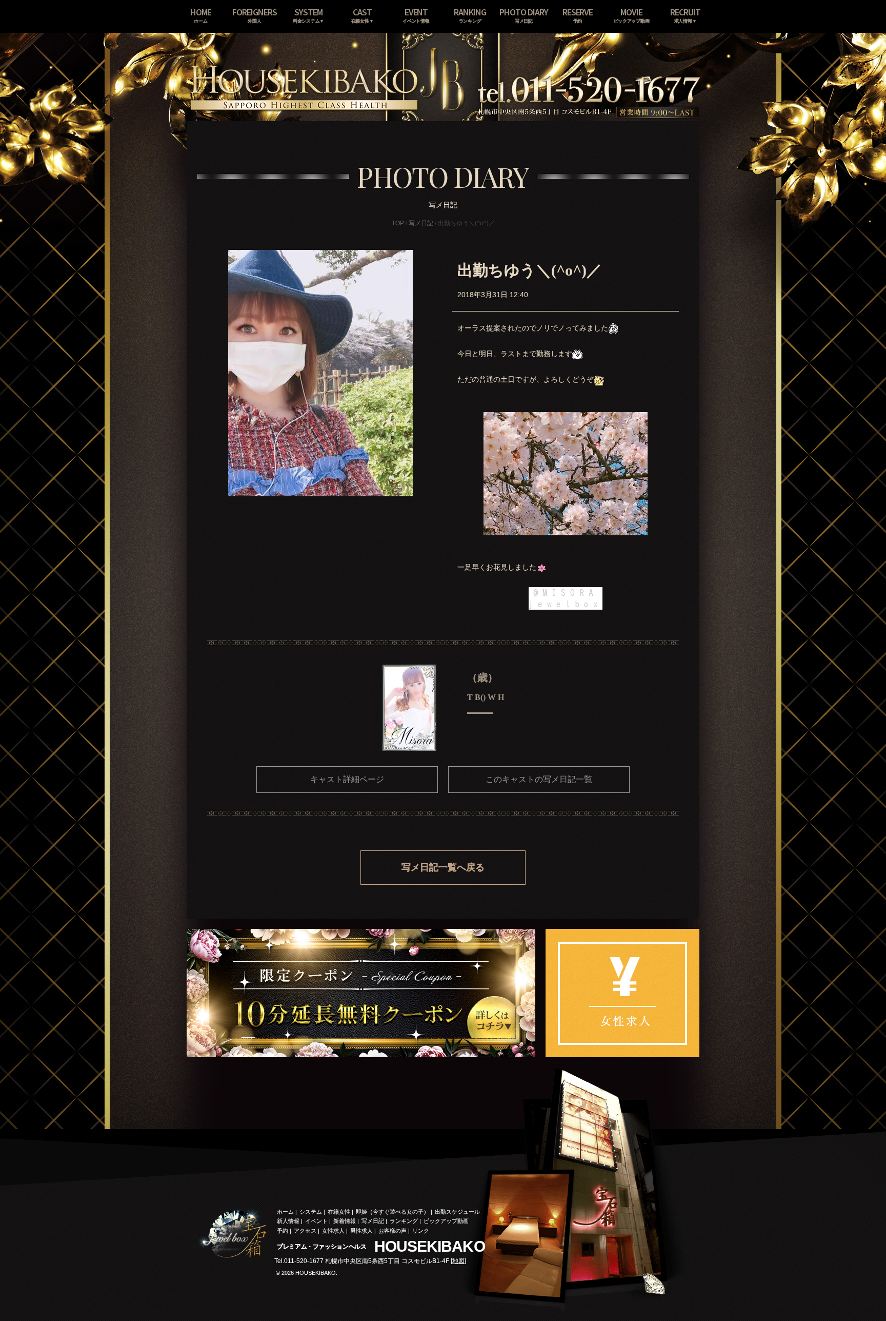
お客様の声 (392, 1231)
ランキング (404, 1221)
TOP (398, 223)
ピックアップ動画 (446, 1221)
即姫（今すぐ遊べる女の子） (392, 1212)
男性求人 (361, 1231)
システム (310, 1212)
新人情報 (288, 1221)
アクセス (305, 1231)
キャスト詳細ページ (347, 779)
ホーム (285, 1212)
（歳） (482, 677)
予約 (282, 1231)
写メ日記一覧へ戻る (443, 867)
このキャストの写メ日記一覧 (539, 779)
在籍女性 (339, 1212)
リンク (420, 1231)
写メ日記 (421, 223)
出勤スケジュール (457, 1212)
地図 (458, 1261)
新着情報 (344, 1221)
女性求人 (333, 1231)
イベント (316, 1221)
